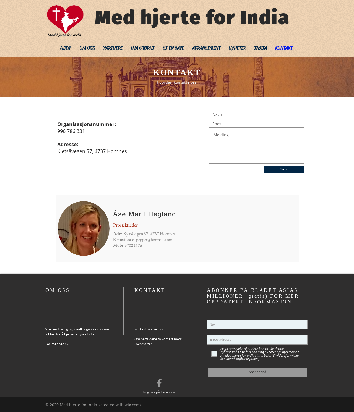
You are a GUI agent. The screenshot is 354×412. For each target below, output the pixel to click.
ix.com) (134, 404)
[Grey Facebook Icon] (159, 383)
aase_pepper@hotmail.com (149, 239)
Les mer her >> (57, 344)
